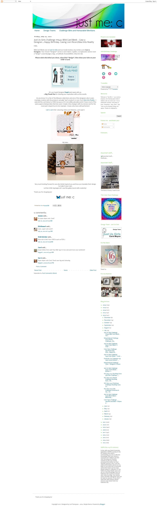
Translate (115, 89)
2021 (104, 422)
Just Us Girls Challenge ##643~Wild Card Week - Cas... (112, 334)
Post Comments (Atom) (49, 273)
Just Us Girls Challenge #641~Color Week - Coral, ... (113, 355)
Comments (106, 127)
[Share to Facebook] (59, 205)
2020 (104, 425)
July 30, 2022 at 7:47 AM (45, 231)
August (106, 328)
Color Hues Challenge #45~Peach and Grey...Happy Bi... (110, 350)
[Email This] (54, 205)
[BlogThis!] (55, 205)
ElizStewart (42, 226)
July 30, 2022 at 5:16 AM (45, 221)
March (106, 414)
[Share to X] (57, 205)
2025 (104, 307)
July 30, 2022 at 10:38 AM (45, 242)
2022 (104, 315)
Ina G (40, 258)
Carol (40, 247)
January (106, 419)
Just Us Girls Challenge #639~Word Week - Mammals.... (110, 396)
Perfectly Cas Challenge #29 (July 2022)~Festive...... (112, 359)
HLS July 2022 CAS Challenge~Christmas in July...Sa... (111, 390)
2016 (104, 435)
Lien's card (49, 110)
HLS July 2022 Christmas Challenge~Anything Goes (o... (112, 385)
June (105, 406)
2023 (104, 312)
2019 (104, 427)
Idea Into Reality (88, 100)
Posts (105, 124)
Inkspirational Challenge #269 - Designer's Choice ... (112, 364)
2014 (104, 440)
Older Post (93, 270)
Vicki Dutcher (42, 237)
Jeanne (40, 216)
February (107, 416)
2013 (104, 443)
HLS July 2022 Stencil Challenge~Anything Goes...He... (110, 379)
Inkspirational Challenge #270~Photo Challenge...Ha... (111, 339)
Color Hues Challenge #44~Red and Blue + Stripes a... (113, 401)
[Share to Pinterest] (60, 205)
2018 (104, 430)
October (107, 322)
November (107, 320)
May (105, 408)
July (105, 330)
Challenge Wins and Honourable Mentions (77, 31)
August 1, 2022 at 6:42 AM (46, 252)
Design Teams (49, 31)
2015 (104, 437)
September (107, 325)
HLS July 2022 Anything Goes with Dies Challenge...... (113, 374)
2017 (104, 432)
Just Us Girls (54, 50)
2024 (104, 310)
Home (37, 31)
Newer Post (37, 270)
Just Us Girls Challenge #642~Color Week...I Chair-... (110, 345)
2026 (104, 305)
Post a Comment (41, 266)
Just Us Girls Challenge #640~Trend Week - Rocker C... (110, 370)
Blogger (102, 504)
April (105, 411)
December (107, 317)
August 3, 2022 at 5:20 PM (46, 263)
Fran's (67, 92)
